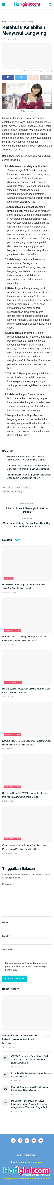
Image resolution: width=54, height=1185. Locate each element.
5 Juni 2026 (8, 749)
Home (4, 22)
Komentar (8, 884)
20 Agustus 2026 (11, 592)
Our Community (13, 682)
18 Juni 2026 (9, 697)
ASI (11, 487)
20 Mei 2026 (8, 801)
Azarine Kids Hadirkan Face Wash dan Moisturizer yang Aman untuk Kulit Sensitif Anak (20, 1039)
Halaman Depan (12, 630)
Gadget (9, 578)
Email (6, 935)
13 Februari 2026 (11, 853)
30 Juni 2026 (9, 645)
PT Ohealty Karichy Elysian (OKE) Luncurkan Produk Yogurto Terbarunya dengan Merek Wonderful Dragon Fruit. (29, 1104)
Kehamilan (14, 22)
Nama (6, 922)
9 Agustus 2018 (9, 39)
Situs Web (7, 949)
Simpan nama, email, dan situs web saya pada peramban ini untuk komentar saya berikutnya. (26, 966)
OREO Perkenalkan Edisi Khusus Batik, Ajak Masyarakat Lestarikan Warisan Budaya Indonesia (30, 1059)
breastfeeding (22, 487)
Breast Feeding (27, 22)
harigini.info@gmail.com (30, 1162)
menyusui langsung (13, 492)
